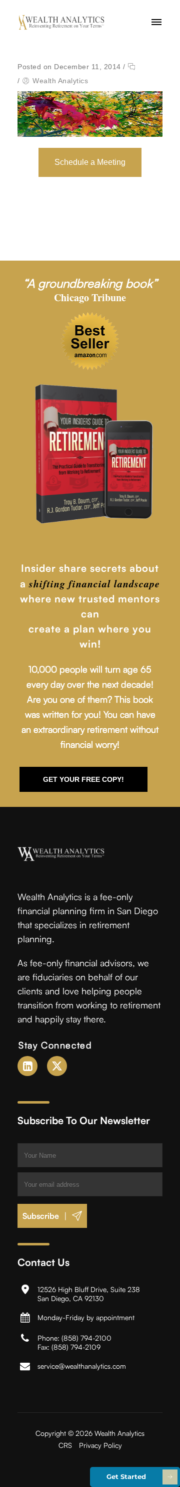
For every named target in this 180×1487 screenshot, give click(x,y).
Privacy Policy (100, 1445)
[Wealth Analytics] (68, 22)
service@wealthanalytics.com (82, 1366)
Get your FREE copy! (83, 779)
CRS (65, 1445)
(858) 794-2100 (87, 1338)
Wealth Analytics (60, 81)
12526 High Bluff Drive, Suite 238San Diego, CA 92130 (89, 1294)
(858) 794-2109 (76, 1347)
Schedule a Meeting (90, 162)
